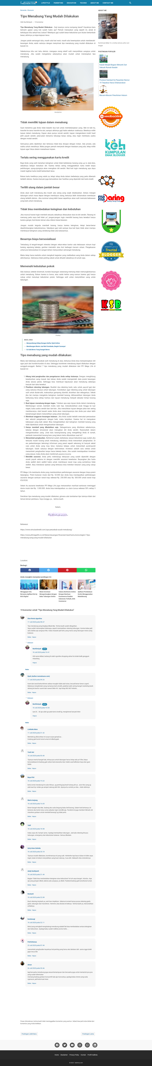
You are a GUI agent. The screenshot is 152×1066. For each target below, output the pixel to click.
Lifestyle (45, 3)
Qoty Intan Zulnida (34, 848)
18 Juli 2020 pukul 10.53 (41, 708)
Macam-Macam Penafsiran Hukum (113, 95)
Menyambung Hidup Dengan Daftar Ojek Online (43, 343)
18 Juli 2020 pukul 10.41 (41, 652)
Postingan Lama (88, 1034)
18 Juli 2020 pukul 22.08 (36, 897)
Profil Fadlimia (92, 1055)
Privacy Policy (74, 1055)
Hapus (34, 637)
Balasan (30, 643)
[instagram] (79, 1045)
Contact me (108, 3)
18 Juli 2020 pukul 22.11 (36, 922)
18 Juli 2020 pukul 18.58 (36, 829)
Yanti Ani (31, 752)
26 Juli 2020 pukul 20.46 (36, 968)
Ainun (30, 965)
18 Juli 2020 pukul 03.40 (36, 756)
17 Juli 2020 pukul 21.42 (36, 733)
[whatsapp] (86, 570)
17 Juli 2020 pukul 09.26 (36, 680)
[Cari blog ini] (130, 3)
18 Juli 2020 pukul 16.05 (36, 804)
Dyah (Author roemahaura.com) (39, 676)
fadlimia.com (79, 1063)
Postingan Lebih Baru (29, 1034)
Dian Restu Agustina (35, 618)
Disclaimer (64, 1055)
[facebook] (29, 570)
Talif (29, 825)
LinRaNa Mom (33, 729)
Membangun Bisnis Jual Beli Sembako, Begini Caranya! (46, 346)
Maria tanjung (32, 800)
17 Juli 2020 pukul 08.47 (36, 622)
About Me (94, 3)
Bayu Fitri (31, 777)
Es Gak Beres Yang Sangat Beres (38, 349)
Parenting (58, 3)
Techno (83, 3)
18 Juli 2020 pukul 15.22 (36, 781)
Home (57, 1055)
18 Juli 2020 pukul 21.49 (36, 874)
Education (71, 3)
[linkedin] (94, 1045)
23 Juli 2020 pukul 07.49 (36, 945)
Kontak (83, 1055)
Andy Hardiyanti (33, 871)
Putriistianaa (32, 942)
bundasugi (31, 919)
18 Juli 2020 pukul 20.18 (36, 852)
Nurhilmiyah (37, 649)
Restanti (31, 894)
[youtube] (72, 1045)
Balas (29, 637)
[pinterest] (67, 570)
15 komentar (38, 22)
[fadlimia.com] (28, 3)
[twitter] (48, 570)
